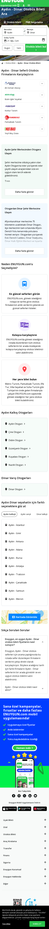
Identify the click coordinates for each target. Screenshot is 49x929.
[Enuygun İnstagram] (19, 796)
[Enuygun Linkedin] (30, 796)
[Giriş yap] (23, 5)
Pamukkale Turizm (13, 122)
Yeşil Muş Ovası (12, 133)
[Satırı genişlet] (42, 83)
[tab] (12, 22)
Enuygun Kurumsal (12, 869)
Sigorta (6, 862)
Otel (5, 827)
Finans (6, 855)
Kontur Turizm (11, 110)
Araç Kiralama (10, 841)
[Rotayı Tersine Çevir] (24, 31)
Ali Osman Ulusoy (12, 88)
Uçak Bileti (8, 820)
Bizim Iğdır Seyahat (13, 99)
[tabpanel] (24, 40)
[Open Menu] (29, 5)
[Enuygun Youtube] (35, 796)
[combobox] (14, 32)
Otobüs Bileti (10, 63)
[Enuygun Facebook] (13, 796)
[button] (24, 617)
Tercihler (6, 924)
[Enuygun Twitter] (24, 796)
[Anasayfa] (2, 63)
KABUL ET (37, 924)
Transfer (7, 848)
